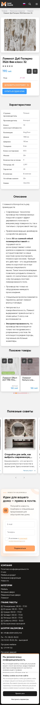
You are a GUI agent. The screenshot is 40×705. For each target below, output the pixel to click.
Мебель (4, 589)
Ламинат (30, 11)
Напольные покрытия (17, 11)
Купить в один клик (15, 91)
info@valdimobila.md (13, 633)
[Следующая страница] (24, 477)
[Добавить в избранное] (35, 71)
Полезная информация (11, 578)
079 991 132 (8, 648)
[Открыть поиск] (29, 4)
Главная (4, 11)
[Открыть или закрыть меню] (36, 4)
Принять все (20, 693)
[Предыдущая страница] (16, 477)
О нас (3, 572)
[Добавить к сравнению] (29, 71)
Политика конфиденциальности (15, 569)
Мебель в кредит (8, 575)
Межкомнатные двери (10, 595)
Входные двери (8, 592)
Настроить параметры (20, 699)
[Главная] (7, 4)
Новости (5, 581)
